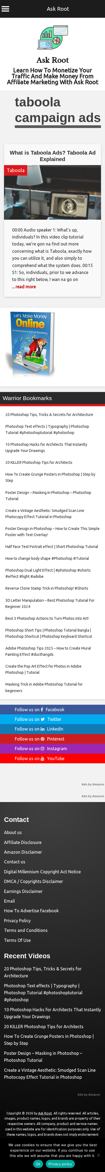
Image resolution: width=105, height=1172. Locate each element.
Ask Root (58, 9)
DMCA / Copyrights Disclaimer (33, 881)
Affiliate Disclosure (22, 842)
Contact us (14, 861)
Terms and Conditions (26, 930)
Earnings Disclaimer (23, 891)
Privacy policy (60, 1164)
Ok (38, 1164)
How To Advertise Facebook (31, 910)
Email (9, 901)
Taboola (15, 170)
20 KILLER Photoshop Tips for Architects (43, 1026)
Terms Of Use (17, 940)
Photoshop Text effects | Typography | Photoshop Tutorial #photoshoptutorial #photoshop (43, 992)
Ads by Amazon (93, 784)
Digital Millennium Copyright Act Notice (42, 871)
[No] (98, 1155)
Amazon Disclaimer (23, 852)
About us (13, 832)
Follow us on (39, 709)
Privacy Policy (17, 920)
